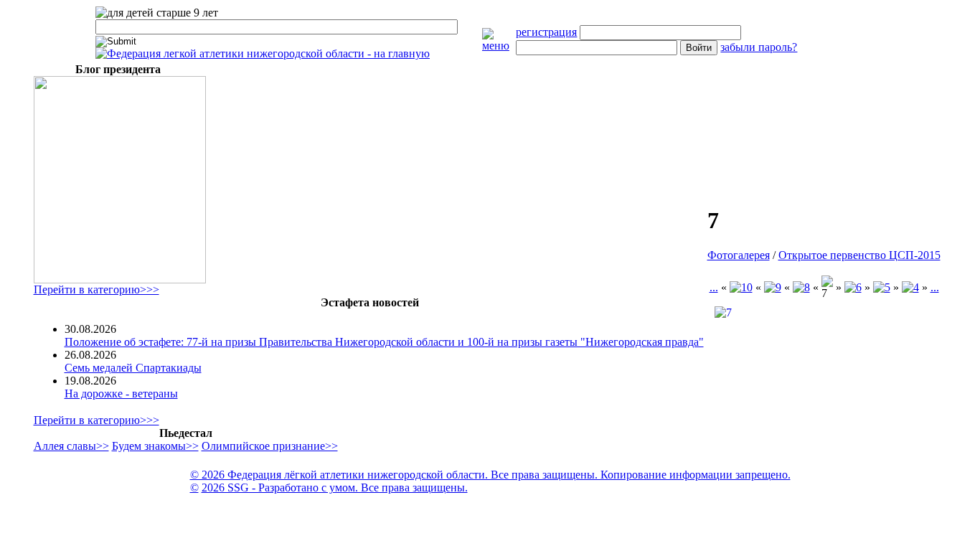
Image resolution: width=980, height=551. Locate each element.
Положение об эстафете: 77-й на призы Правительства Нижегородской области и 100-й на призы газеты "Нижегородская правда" (384, 342)
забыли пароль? (758, 47)
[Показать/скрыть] (499, 45)
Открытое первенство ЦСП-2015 (859, 255)
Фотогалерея (738, 255)
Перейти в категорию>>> (96, 289)
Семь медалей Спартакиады (133, 368)
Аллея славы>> (71, 446)
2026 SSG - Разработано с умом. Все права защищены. (335, 487)
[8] (801, 287)
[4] (910, 287)
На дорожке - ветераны (121, 393)
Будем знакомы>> (155, 446)
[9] (772, 287)
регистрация (546, 32)
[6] (853, 287)
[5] (881, 287)
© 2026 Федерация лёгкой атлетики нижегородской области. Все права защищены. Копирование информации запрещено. (490, 474)
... (714, 287)
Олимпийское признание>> (270, 446)
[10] (741, 287)
